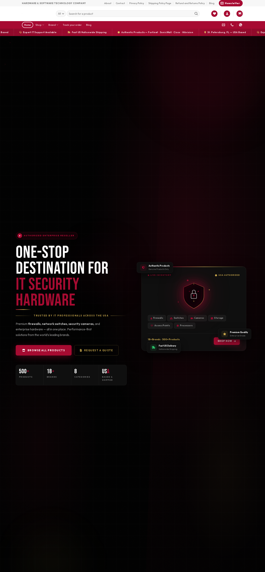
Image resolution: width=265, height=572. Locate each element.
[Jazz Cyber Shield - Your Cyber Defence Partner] (36, 13)
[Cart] (239, 13)
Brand (51, 25)
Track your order (72, 25)
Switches (179, 318)
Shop (39, 25)
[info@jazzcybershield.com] (224, 25)
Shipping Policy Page (159, 3)
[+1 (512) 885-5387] (232, 25)
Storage (218, 318)
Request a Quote (98, 350)
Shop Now (225, 340)
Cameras (199, 318)
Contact (120, 3)
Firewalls (158, 318)
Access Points (162, 325)
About (108, 3)
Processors (186, 325)
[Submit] (196, 13)
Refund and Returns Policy (190, 3)
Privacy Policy (136, 3)
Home (27, 25)
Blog (211, 3)
